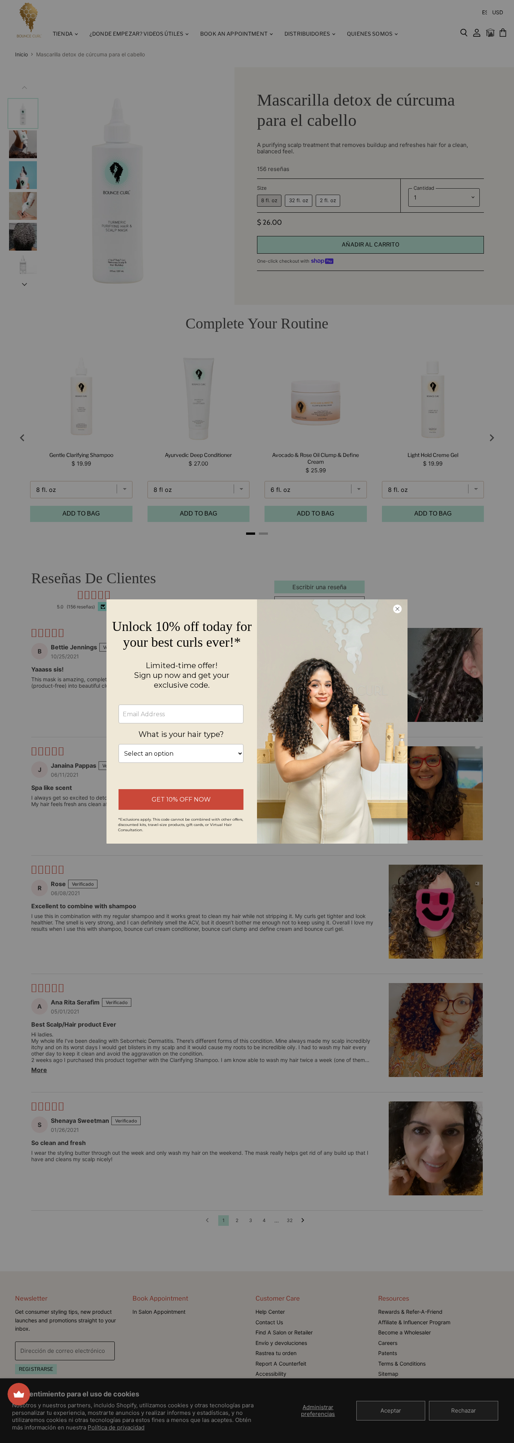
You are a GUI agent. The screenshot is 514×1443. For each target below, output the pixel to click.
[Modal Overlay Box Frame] (257, 721)
